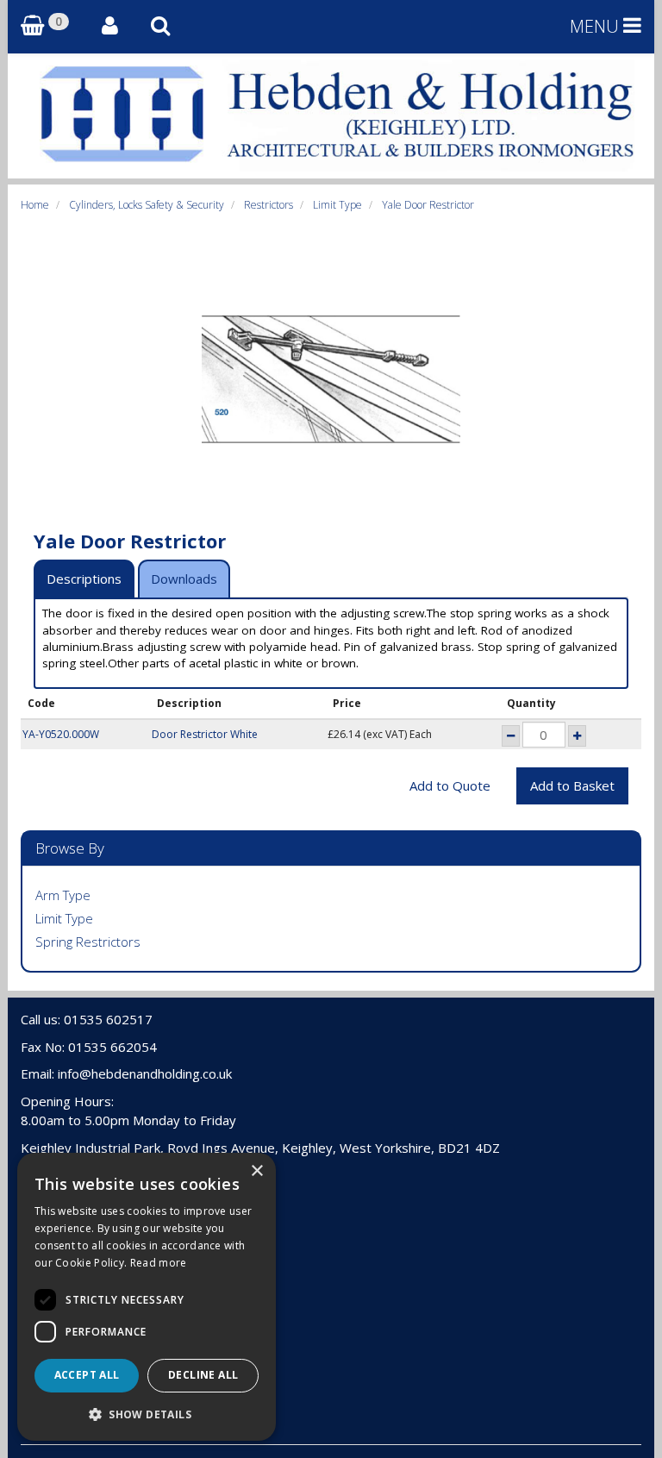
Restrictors (268, 204)
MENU (596, 26)
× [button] (256, 1171)
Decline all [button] (203, 1374)
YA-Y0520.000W (60, 734)
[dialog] (146, 1297)
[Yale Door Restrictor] (331, 379)
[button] (146, 1414)
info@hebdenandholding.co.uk (145, 1073)
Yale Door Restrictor (428, 204)
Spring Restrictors (88, 941)
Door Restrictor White (205, 734)
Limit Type (337, 204)
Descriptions (84, 578)
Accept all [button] (87, 1374)
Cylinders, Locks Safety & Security (146, 204)
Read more (158, 1262)
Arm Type (63, 895)
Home (35, 204)
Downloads (184, 578)
